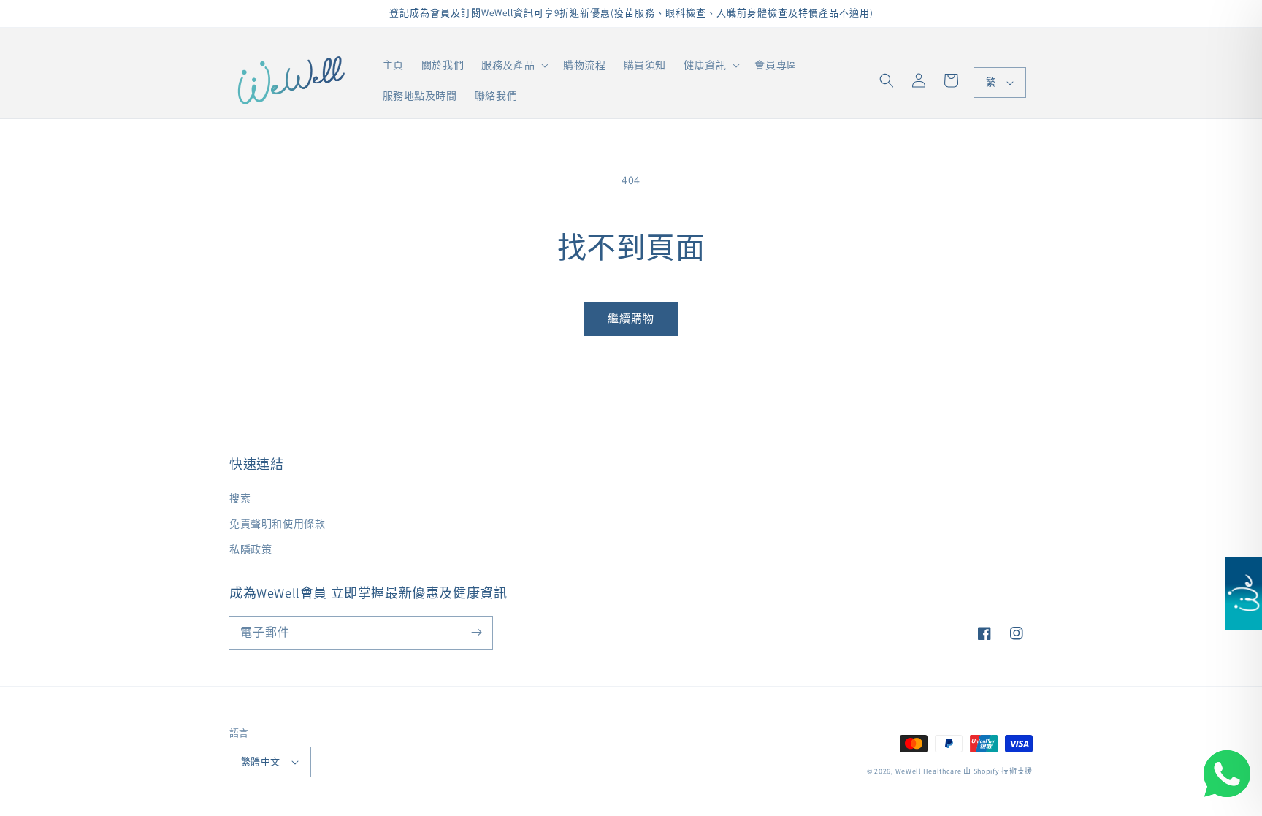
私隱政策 (250, 549)
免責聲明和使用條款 (277, 523)
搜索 (240, 498)
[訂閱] (476, 633)
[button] (887, 80)
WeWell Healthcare (928, 771)
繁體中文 (260, 761)
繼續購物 (631, 318)
